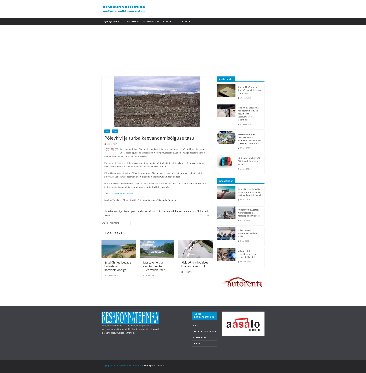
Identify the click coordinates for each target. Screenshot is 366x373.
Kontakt (168, 21)
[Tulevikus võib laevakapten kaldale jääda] (226, 236)
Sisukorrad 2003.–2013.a (204, 331)
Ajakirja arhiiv (111, 21)
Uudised (131, 21)
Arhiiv (195, 325)
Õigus (115, 131)
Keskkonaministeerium (123, 193)
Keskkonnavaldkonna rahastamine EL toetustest (184, 213)
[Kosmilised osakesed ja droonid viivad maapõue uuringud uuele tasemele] (226, 195)
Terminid (196, 343)
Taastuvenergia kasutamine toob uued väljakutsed (154, 266)
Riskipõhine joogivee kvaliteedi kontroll (194, 264)
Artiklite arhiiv (199, 337)
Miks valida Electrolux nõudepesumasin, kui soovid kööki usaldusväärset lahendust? (248, 113)
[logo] (130, 313)
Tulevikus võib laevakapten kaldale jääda (247, 233)
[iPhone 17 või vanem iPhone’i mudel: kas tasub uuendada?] (226, 93)
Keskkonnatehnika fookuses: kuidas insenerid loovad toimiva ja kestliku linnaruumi (249, 139)
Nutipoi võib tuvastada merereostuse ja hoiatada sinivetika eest (249, 212)
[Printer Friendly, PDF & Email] (112, 149)
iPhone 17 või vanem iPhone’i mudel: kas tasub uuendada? (250, 90)
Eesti (107, 131)
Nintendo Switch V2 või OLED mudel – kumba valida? (249, 161)
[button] (121, 22)
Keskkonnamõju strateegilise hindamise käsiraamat (130, 213)
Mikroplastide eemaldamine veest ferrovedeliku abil (247, 254)
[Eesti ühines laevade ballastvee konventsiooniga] (119, 241)
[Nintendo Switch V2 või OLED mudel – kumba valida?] (226, 164)
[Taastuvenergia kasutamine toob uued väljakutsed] (157, 241)
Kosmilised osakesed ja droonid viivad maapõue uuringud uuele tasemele (250, 192)
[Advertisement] (183, 55)
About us (185, 21)
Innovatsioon (151, 21)
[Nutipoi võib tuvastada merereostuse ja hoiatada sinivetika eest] (226, 216)
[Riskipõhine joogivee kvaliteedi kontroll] (195, 241)
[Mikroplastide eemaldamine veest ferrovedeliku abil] (226, 257)
